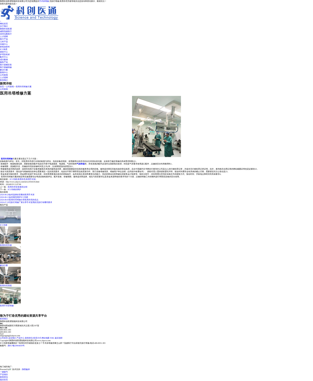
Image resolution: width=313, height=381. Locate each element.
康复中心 (4, 52)
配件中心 (4, 57)
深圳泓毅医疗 (6, 34)
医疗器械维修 (6, 67)
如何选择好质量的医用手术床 (17, 195)
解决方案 (4, 70)
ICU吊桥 (13, 179)
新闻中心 (4, 72)
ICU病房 (3, 49)
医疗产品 (4, 39)
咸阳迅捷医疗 (6, 31)
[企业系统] (10, 369)
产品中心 (20, 338)
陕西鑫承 (26, 369)
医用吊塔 (21, 179)
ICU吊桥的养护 (14, 189)
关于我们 (4, 26)
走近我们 (12, 338)
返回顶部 (58, 338)
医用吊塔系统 (6, 285)
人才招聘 (4, 36)
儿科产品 (4, 42)
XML (52, 338)
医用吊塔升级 (6, 245)
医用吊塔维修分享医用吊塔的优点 (19, 200)
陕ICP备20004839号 (16, 346)
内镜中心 (4, 44)
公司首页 (4, 338)
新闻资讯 (29, 338)
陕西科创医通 (6, 29)
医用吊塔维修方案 (24, 87)
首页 (2, 87)
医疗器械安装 (6, 65)
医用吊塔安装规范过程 (17, 187)
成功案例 (4, 60)
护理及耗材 (5, 54)
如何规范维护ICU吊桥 (14, 197)
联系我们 (4, 80)
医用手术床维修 (7, 306)
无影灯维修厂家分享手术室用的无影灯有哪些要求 (26, 202)
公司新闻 (4, 75)
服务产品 (4, 62)
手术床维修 (44, 1)
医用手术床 (31, 179)
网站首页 (4, 24)
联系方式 (37, 338)
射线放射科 (5, 47)
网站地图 (45, 338)
